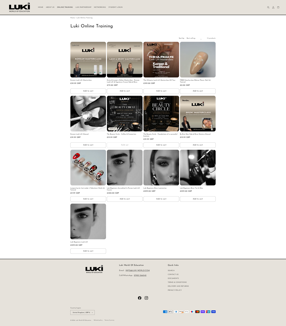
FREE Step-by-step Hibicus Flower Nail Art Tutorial (195, 81)
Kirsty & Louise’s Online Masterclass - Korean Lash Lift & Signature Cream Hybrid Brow (123, 81)
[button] (268, 7)
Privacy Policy (175, 290)
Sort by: (181, 38)
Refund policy (98, 320)
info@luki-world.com (138, 270)
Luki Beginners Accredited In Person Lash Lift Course (123, 189)
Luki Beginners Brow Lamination (155, 188)
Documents (173, 278)
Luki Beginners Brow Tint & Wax (191, 188)
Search (171, 270)
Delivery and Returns (178, 286)
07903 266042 (140, 275)
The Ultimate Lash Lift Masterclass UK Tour (159, 80)
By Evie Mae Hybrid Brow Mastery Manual (195, 134)
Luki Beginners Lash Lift (79, 242)
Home (72, 18)
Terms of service (109, 320)
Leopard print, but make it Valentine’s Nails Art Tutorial (87, 189)
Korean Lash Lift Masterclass (81, 80)
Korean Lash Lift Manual (79, 134)
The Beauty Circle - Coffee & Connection (121, 134)
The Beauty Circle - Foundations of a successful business (160, 135)
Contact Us (173, 274)
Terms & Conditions (177, 282)
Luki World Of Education (83, 320)
